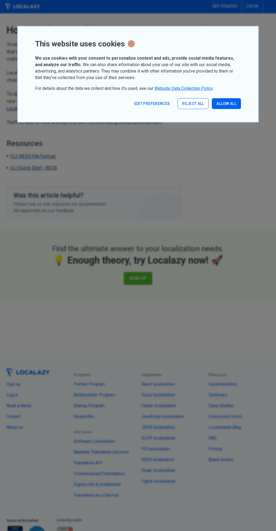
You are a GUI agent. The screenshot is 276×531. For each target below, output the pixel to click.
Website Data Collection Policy (183, 88)
